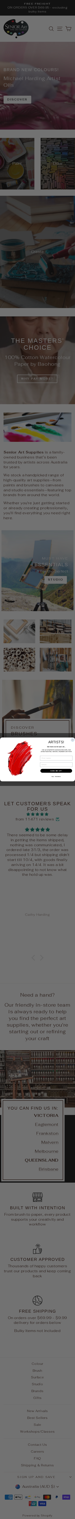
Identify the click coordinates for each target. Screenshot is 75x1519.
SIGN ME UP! (56, 771)
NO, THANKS (56, 776)
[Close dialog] (72, 739)
